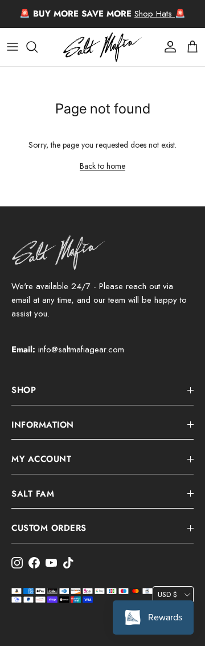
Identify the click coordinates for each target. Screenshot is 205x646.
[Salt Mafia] (102, 47)
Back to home (102, 166)
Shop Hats (154, 13)
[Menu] (12, 46)
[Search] (37, 46)
